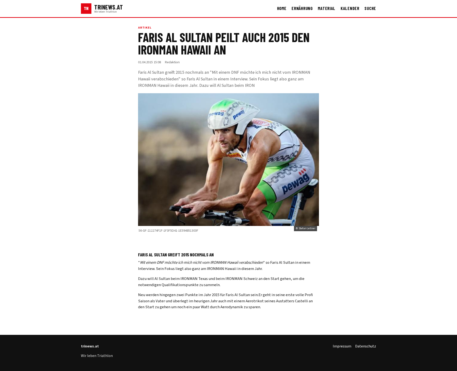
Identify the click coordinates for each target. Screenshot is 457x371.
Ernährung (302, 8)
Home (282, 8)
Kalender (350, 8)
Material (326, 8)
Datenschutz (365, 346)
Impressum (342, 346)
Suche (370, 8)
